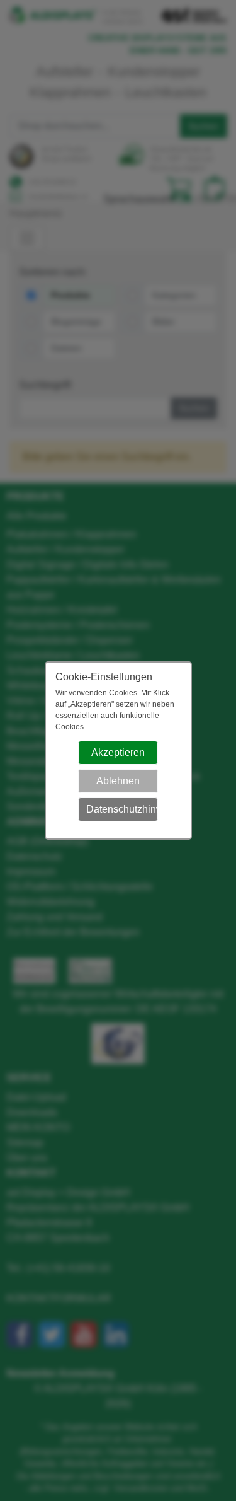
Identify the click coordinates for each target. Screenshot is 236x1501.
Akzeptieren (118, 752)
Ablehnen (118, 780)
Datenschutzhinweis (122, 809)
